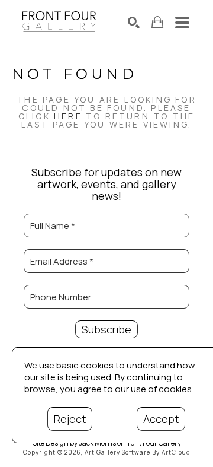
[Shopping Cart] (157, 22)
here (68, 116)
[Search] (134, 22)
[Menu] (182, 22)
